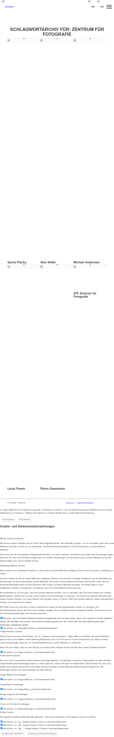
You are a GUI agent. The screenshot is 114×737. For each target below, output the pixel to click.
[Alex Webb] (56, 40)
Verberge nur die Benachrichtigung (42, 733)
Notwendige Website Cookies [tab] (12, 565)
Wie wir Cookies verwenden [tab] (12, 538)
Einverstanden (8, 519)
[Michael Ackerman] (89, 40)
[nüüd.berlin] (8, 6)
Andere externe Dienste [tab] (10, 655)
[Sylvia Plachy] (23, 40)
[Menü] (108, 6)
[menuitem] (108, 6)
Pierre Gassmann (52, 488)
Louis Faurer (16, 488)
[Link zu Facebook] (100, 502)
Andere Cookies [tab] (7, 712)
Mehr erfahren (24, 519)
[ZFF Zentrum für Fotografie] (89, 267)
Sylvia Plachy (16, 262)
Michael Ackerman (86, 262)
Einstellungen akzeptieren (12, 733)
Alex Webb (48, 262)
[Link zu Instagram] (104, 502)
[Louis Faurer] (23, 267)
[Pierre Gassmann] (56, 267)
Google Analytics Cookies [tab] (11, 631)
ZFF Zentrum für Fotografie (84, 295)
